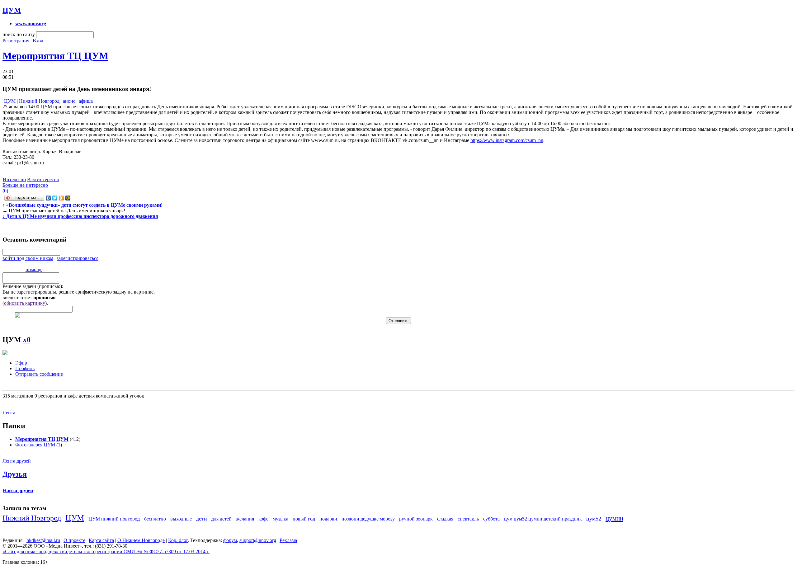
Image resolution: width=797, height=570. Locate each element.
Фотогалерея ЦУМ (35, 444)
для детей (221, 518)
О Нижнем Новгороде (141, 540)
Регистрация (15, 40)
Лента (8, 412)
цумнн (614, 518)
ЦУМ (11, 10)
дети (201, 519)
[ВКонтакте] (48, 198)
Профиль (25, 368)
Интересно (14, 179)
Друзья (14, 474)
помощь (34, 269)
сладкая (445, 518)
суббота (491, 518)
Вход (38, 40)
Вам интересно (43, 179)
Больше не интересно (25, 185)
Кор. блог (178, 540)
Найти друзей (18, 490)
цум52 (593, 519)
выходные (181, 518)
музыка (280, 518)
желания (245, 518)
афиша (86, 101)
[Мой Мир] (68, 198)
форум (230, 540)
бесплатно (155, 518)
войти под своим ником (27, 258)
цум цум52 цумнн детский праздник (543, 518)
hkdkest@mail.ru (43, 540)
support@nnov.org (257, 540)
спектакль (468, 518)
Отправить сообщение (39, 374)
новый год (304, 518)
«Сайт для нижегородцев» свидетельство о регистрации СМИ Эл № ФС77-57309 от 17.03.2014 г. (106, 551)
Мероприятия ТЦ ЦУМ (55, 55)
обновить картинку (24, 303)
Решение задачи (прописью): (32, 286)
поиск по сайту (18, 34)
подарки (328, 518)
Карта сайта (101, 540)
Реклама (288, 540)
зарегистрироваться (77, 258)
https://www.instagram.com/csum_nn (506, 140)
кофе (263, 518)
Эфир (21, 362)
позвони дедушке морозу (368, 518)
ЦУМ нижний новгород (114, 518)
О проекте (74, 540)
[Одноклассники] (61, 198)
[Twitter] (55, 198)
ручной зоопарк (416, 518)
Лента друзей (16, 461)
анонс (69, 101)
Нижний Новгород (39, 101)
